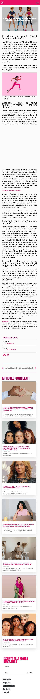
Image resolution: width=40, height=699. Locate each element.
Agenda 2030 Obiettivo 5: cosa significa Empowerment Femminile (16, 487)
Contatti (6, 692)
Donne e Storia (10, 338)
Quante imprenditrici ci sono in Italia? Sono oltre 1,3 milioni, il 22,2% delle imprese (18, 525)
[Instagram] (7, 355)
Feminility (5, 321)
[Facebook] (4, 355)
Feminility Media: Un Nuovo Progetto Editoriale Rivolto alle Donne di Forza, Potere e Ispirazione (16, 448)
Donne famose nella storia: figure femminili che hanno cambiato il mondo (19, 601)
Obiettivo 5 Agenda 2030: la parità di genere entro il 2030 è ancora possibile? (18, 640)
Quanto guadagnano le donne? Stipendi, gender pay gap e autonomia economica (17, 563)
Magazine (6, 682)
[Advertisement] (20, 147)
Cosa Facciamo (9, 685)
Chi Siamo (6, 689)
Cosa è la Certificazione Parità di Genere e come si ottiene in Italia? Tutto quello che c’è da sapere (18, 409)
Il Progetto (7, 679)
